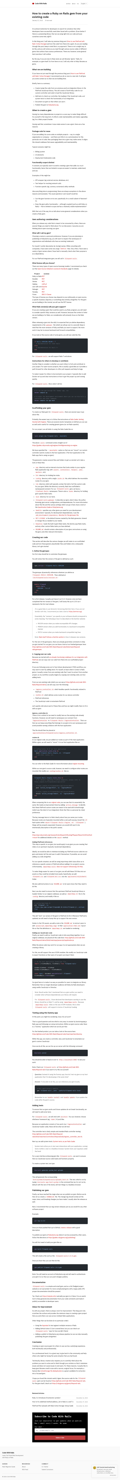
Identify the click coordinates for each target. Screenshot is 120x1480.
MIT (43, 276)
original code (55, 802)
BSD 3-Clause (46, 294)
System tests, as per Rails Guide (64, 1141)
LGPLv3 (44, 284)
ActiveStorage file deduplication (51, 1371)
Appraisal (45, 1325)
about (73, 4)
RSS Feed (25, 1469)
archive (68, 4)
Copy (85, 340)
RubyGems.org (53, 105)
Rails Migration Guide (8, 1467)
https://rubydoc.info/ (49, 1296)
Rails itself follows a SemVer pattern (51, 637)
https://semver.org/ (75, 611)
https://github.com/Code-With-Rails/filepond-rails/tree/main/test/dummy (57, 1034)
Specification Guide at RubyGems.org (50, 507)
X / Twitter (45, 1467)
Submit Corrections (47, 1469)
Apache (44, 287)
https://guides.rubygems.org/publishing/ (61, 1237)
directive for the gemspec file (57, 515)
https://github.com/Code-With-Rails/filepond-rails (68, 1381)
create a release (66, 1228)
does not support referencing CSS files (70, 867)
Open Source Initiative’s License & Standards (53, 269)
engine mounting (78, 764)
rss (78, 4)
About (24, 1467)
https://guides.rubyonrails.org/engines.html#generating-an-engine (54, 445)
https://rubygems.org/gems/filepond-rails (66, 1383)
